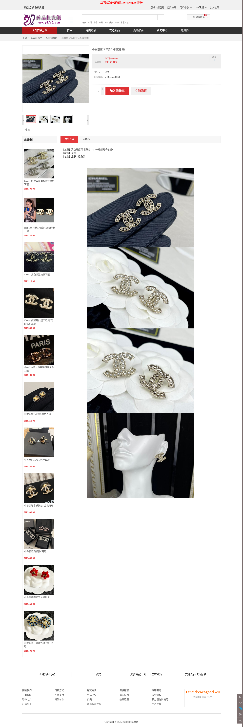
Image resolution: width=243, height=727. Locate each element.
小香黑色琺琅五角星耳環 (37, 460)
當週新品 (114, 30)
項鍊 (101, 22)
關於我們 (27, 690)
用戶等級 (156, 704)
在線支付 (59, 695)
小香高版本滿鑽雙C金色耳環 (38, 505)
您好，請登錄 (157, 7)
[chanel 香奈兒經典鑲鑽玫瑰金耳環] (39, 349)
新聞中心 (162, 30)
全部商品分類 (39, 30)
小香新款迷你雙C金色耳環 (37, 414)
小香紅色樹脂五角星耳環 (37, 597)
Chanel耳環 (51, 38)
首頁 (69, 30)
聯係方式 (27, 699)
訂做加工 (27, 704)
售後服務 (124, 690)
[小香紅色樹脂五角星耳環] (39, 579)
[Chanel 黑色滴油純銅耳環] (39, 257)
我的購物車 (199, 17)
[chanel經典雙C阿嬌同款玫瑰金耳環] (39, 210)
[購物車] (240, 703)
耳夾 (84, 22)
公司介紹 (27, 695)
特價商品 (90, 30)
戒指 (111, 22)
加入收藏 (214, 7)
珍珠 (117, 22)
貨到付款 (59, 699)
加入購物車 (117, 91)
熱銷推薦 (138, 30)
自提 (89, 699)
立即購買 (141, 91)
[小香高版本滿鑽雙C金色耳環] (39, 488)
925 (106, 22)
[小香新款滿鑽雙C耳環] (39, 534)
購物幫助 (156, 690)
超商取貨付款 (94, 704)
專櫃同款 (124, 22)
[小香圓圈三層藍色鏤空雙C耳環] (39, 625)
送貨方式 (91, 690)
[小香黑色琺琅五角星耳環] (39, 442)
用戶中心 (184, 7)
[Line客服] (240, 715)
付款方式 (59, 690)
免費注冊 (171, 7)
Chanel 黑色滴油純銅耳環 (37, 274)
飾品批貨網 (123, 722)
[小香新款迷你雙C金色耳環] (39, 396)
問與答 (185, 30)
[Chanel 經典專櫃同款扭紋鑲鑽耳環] (39, 163)
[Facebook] (240, 709)
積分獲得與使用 (160, 699)
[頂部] (240, 721)
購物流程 (156, 695)
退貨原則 (124, 695)
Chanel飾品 (36, 38)
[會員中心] (240, 697)
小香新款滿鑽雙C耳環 (35, 551)
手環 (95, 22)
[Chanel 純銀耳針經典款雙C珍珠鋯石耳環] (39, 302)
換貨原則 (124, 699)
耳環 (90, 22)
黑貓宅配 (91, 695)
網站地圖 (134, 722)
